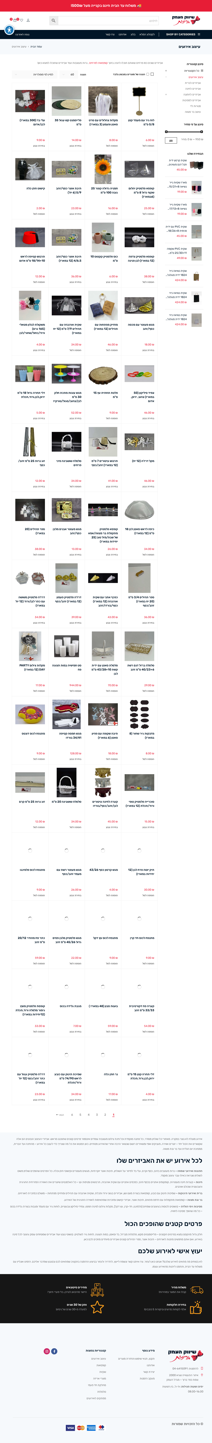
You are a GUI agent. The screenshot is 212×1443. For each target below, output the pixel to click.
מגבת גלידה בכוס (70, 1006)
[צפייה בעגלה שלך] (14, 20)
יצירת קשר (149, 1371)
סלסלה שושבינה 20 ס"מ (66, 801)
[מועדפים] (21, 20)
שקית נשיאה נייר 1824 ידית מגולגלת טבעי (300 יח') (176, 273)
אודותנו (151, 1365)
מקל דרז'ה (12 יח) (143, 461)
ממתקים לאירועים (96, 1398)
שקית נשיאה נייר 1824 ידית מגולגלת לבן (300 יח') (176, 317)
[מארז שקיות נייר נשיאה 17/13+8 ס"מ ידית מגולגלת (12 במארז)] (196, 209)
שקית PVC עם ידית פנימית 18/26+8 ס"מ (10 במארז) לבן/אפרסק (176, 229)
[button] (148, 146)
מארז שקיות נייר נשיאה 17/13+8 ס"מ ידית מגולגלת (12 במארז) (177, 207)
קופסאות (101, 1365)
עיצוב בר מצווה (193, 111)
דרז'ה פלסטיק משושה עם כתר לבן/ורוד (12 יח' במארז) (30, 601)
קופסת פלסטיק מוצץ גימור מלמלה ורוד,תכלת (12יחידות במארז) (30, 1010)
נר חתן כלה (111, 1074)
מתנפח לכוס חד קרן (142, 938)
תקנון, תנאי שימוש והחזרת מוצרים (136, 1358)
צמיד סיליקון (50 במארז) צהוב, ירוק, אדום (142, 397)
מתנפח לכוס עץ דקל (105, 938)
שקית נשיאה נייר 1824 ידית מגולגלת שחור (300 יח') (176, 295)
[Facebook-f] (54, 1351)
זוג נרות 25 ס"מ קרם (32, 801)
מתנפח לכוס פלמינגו (32, 870)
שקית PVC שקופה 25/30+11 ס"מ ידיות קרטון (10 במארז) (177, 251)
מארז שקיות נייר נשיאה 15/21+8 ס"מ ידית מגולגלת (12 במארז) (177, 185)
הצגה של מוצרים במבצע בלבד (129, 74)
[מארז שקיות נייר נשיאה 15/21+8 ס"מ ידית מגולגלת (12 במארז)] (196, 187)
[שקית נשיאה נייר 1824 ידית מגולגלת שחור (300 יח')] (196, 298)
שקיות (102, 1371)
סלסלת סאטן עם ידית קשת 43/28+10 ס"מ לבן (105, 669)
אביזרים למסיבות (191, 100)
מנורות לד (195, 106)
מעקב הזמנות (147, 1378)
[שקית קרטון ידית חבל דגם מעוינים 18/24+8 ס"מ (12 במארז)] (196, 165)
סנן (171, 140)
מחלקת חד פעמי (97, 1385)
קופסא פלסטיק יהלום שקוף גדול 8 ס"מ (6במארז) (141, 192)
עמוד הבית (36, 46)
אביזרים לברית (193, 82)
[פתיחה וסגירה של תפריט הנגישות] (9, 30)
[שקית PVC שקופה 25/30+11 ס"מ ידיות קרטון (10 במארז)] (196, 254)
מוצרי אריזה (99, 1378)
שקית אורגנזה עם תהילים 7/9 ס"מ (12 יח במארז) (67, 329)
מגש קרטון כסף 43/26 (103, 870)
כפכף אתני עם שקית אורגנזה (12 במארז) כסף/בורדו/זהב (105, 601)
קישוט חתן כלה (35, 188)
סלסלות (101, 1391)
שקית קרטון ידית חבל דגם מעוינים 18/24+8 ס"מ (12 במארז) (177, 163)
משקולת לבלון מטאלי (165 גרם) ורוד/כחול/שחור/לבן (32, 329)
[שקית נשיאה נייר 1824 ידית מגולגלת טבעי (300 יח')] (196, 276)
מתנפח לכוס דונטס (33, 733)
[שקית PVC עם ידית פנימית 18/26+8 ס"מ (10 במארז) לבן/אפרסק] (196, 232)
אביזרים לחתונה (192, 94)
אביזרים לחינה (193, 88)
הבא (61, 1114)
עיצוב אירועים (196, 77)
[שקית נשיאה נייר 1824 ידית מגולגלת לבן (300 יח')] (196, 320)
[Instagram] (47, 1351)
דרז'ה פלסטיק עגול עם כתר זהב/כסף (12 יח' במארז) (31, 1078)
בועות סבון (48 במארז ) (103, 1006)
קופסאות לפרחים (98, 62)
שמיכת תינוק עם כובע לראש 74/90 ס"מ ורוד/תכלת (67, 1078)
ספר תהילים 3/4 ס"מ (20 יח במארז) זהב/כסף (141, 601)
